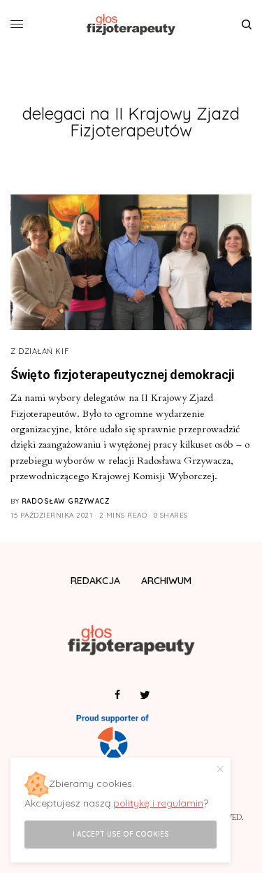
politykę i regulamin (158, 803)
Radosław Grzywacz (66, 501)
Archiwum (166, 580)
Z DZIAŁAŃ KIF (39, 351)
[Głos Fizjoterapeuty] (131, 24)
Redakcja (95, 580)
